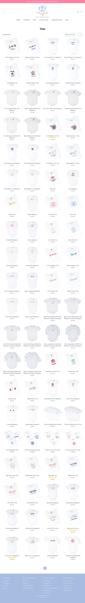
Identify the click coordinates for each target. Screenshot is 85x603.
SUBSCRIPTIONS (57, 20)
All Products (6, 581)
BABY (18, 20)
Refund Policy (67, 585)
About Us (25, 581)
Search (5, 588)
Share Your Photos (28, 585)
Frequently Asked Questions (50, 588)
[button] (52, 137)
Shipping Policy (68, 588)
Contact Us (26, 583)
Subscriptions (47, 590)
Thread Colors (47, 583)
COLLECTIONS (44, 20)
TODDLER (26, 20)
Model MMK (46, 585)
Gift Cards (5, 585)
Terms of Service (68, 590)
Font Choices (46, 581)
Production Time (68, 583)
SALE (66, 20)
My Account (46, 593)
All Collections (6, 583)
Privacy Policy (67, 581)
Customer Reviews (28, 588)
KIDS (34, 20)
